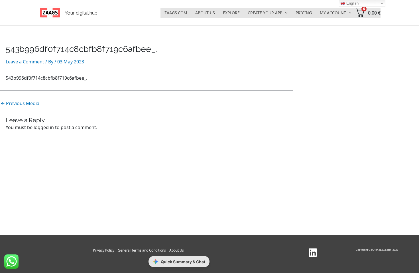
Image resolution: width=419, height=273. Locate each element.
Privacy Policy (103, 250)
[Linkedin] (313, 252)
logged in (44, 127)
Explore (231, 12)
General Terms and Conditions (142, 250)
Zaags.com (175, 12)
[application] (284, 13)
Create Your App (265, 12)
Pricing (304, 12)
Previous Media (20, 103)
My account (333, 12)
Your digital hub (81, 13)
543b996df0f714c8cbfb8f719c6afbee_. (46, 78)
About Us (205, 12)
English (352, 3)
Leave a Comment (25, 62)
